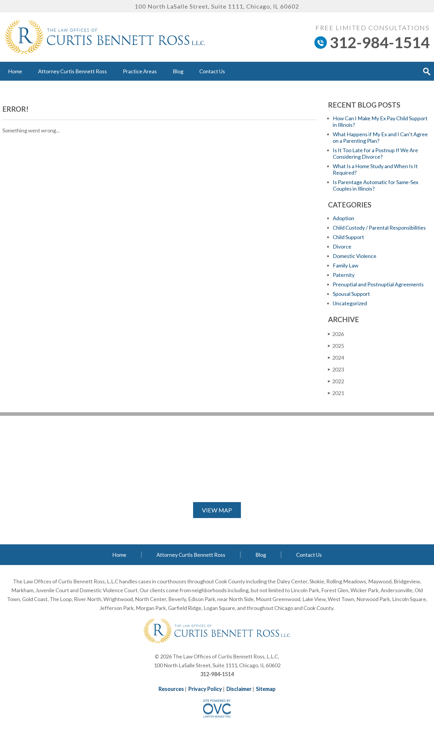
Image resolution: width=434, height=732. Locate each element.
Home (15, 71)
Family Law (345, 265)
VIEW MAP (217, 510)
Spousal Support (351, 293)
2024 (336, 357)
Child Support (348, 237)
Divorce (342, 246)
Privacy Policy (205, 689)
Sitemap (265, 689)
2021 (336, 393)
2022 (336, 381)
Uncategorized (350, 303)
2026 (336, 334)
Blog (178, 71)
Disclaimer (239, 689)
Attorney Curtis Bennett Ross (72, 71)
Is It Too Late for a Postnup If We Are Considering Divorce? (375, 153)
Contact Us (212, 71)
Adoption (343, 218)
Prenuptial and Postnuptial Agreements (378, 284)
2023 (336, 369)
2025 (336, 346)
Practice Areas (140, 71)
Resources (171, 689)
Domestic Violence (354, 256)
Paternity (344, 275)
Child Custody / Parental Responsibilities (379, 227)
